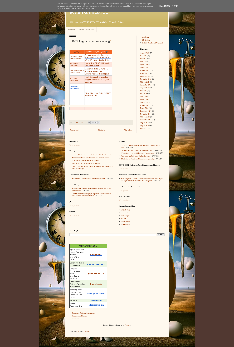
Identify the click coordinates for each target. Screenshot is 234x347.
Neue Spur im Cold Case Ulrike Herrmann (135, 156)
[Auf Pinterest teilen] (98, 122)
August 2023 (144, 125)
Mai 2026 (143, 61)
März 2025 (144, 102)
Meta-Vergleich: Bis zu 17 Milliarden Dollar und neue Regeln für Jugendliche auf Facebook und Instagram (142, 179)
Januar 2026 (144, 73)
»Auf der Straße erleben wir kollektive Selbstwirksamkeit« (92, 155)
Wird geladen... (74, 145)
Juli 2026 (143, 56)
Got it (175, 6)
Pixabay (86, 331)
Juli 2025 (143, 90)
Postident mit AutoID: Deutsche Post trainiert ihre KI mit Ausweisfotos (91, 189)
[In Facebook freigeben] (96, 122)
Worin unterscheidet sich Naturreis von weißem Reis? (90, 158)
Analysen (145, 37)
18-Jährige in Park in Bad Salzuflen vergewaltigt (138, 159)
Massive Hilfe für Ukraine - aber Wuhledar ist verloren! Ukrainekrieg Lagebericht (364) (97, 71)
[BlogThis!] (91, 122)
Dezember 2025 (145, 76)
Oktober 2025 (145, 82)
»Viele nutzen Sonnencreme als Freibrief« (86, 160)
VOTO (123, 218)
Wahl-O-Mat (125, 210)
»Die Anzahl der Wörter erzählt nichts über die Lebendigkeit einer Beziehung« (92, 167)
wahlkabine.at (126, 221)
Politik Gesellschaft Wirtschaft (152, 43)
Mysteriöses (146, 40)
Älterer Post (128, 130)
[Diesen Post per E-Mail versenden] (89, 122)
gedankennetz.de (96, 273)
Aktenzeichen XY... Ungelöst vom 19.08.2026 (137, 150)
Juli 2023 (143, 128)
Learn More (164, 6)
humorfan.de (96, 284)
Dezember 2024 (145, 111)
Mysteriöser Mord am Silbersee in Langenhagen (137, 153)
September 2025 (145, 85)
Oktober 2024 (145, 117)
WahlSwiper (125, 216)
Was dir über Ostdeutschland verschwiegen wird (88, 178)
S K (77, 331)
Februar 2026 (144, 70)
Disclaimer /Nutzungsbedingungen (83, 313)
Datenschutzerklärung (79, 316)
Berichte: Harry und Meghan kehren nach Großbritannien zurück (141, 146)
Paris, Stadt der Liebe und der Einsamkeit (86, 163)
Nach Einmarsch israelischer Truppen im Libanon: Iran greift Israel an (97, 79)
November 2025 (145, 79)
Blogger (127, 325)
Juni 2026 (143, 59)
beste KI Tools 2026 (86, 29)
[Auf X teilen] (94, 122)
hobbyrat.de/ (96, 255)
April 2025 (144, 99)
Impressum (75, 319)
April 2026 (144, 64)
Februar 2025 (144, 105)
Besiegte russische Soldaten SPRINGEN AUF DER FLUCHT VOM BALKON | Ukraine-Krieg (98, 57)
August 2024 (144, 122)
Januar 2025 (144, 108)
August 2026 (144, 53)
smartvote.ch (125, 224)
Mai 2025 (143, 96)
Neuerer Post (74, 130)
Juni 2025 (143, 93)
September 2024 (145, 120)
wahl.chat (124, 213)
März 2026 (144, 67)
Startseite (71, 29)
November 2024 (145, 114)
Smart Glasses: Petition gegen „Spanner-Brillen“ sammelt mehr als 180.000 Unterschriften (91, 194)
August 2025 (144, 88)
